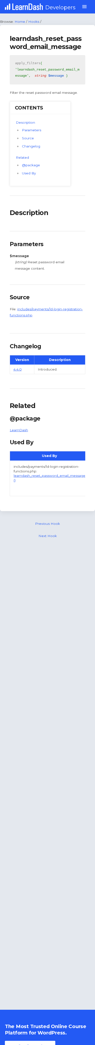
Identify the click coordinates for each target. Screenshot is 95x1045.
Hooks (33, 22)
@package (31, 165)
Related (22, 157)
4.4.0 (17, 369)
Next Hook (47, 536)
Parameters (31, 130)
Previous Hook (47, 524)
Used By (29, 173)
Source (28, 138)
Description (25, 122)
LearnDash (19, 430)
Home (20, 22)
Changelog (31, 146)
